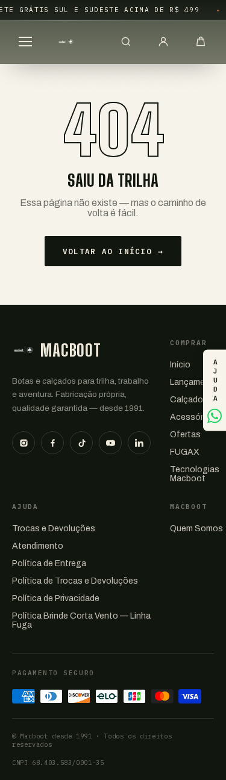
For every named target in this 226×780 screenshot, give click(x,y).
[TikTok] (81, 442)
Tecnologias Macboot (194, 474)
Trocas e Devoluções (53, 528)
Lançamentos (197, 382)
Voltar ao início (113, 251)
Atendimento (37, 546)
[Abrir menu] (25, 41)
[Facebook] (52, 442)
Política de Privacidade (55, 598)
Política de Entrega (49, 563)
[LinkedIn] (139, 442)
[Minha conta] (163, 41)
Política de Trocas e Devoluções (75, 580)
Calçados (189, 399)
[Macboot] (66, 41)
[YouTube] (110, 442)
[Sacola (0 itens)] (200, 41)
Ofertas (185, 434)
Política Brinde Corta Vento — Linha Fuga (81, 620)
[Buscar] (126, 41)
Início (180, 364)
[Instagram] (23, 442)
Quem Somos (196, 528)
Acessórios (192, 417)
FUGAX (184, 452)
